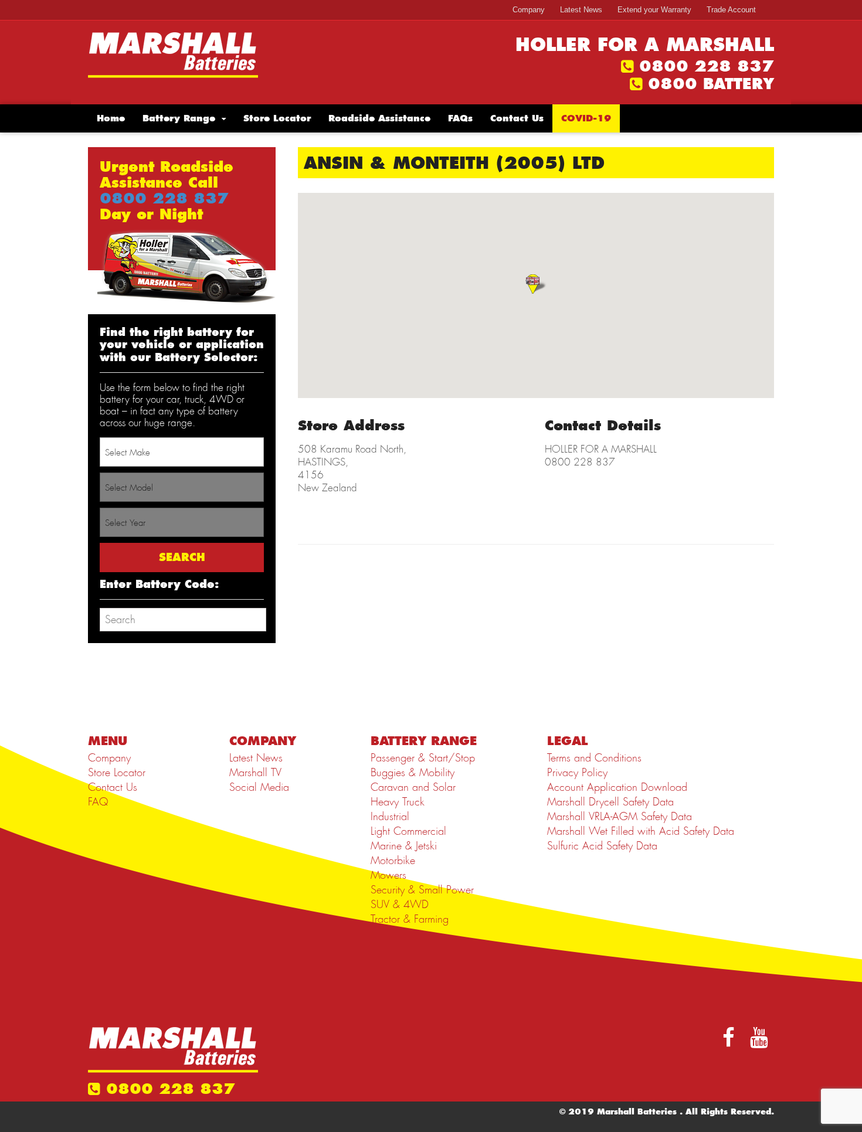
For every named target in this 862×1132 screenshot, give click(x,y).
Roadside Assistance (379, 118)
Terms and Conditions (594, 758)
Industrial (390, 816)
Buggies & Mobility (412, 772)
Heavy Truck (398, 802)
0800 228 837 (706, 66)
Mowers (388, 875)
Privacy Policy (577, 772)
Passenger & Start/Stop (423, 758)
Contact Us (517, 118)
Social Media (259, 787)
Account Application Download (617, 787)
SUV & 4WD (400, 904)
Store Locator (277, 118)
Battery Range (178, 118)
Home (111, 118)
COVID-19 (586, 118)
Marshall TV (255, 772)
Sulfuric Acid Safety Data (602, 845)
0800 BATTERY (711, 83)
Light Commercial (408, 831)
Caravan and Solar (413, 787)
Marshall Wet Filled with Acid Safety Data (640, 831)
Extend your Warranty (654, 9)
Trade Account (731, 9)
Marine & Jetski (404, 845)
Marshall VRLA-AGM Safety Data (619, 816)
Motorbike (393, 860)
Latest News (581, 9)
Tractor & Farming (410, 919)
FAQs (460, 118)
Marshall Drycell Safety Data (610, 802)
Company (529, 9)
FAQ (98, 802)
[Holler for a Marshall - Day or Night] (173, 53)
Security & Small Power (422, 889)
